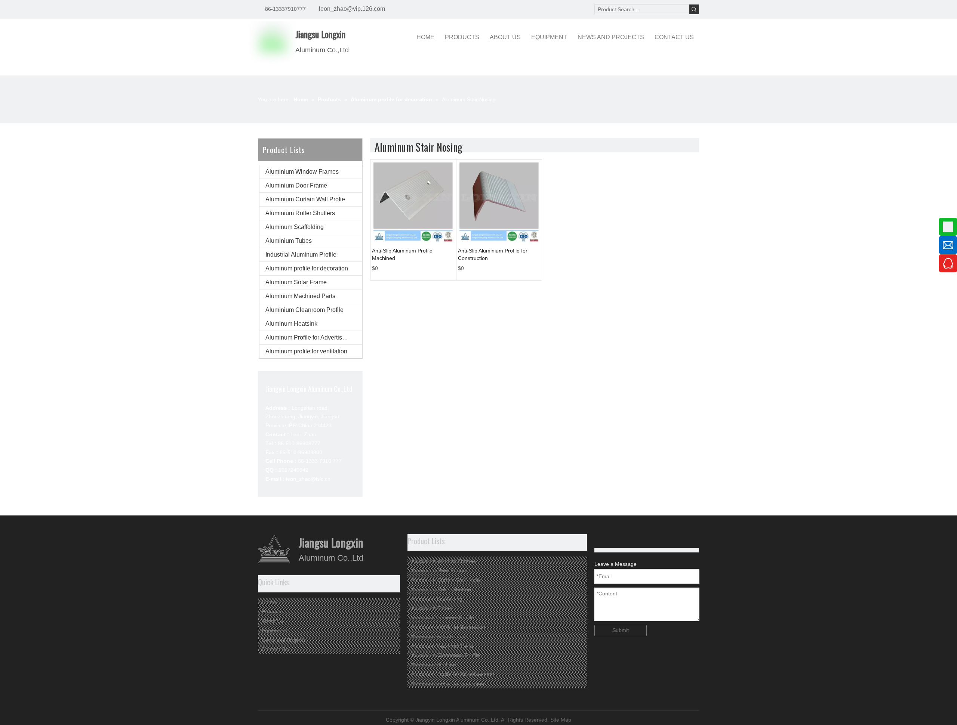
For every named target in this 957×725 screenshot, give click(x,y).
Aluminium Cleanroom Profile (304, 310)
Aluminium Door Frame (296, 185)
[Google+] (599, 539)
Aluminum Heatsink (291, 323)
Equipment (274, 630)
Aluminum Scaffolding (294, 227)
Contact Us (275, 649)
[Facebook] (622, 539)
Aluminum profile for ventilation (306, 351)
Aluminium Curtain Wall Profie (305, 199)
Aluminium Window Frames (302, 171)
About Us (272, 621)
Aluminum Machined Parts (300, 296)
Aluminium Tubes (288, 241)
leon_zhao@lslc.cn (308, 479)
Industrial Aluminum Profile (300, 254)
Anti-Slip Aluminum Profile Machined (402, 254)
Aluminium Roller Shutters (300, 213)
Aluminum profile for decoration (306, 268)
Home (269, 602)
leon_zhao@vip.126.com (352, 9)
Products (272, 611)
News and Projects (284, 640)
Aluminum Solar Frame (296, 282)
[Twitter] (611, 539)
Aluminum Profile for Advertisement (312, 337)
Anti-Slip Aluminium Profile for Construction (492, 254)
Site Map (560, 720)
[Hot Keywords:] (694, 9)
